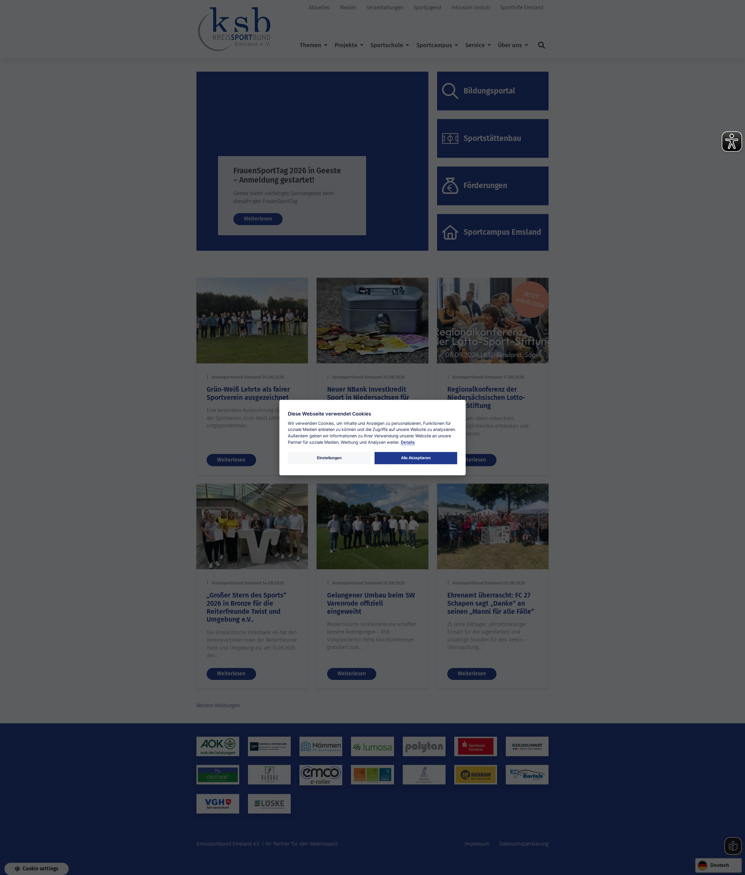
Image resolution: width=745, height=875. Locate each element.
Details (408, 442)
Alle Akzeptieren (416, 457)
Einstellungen (329, 457)
